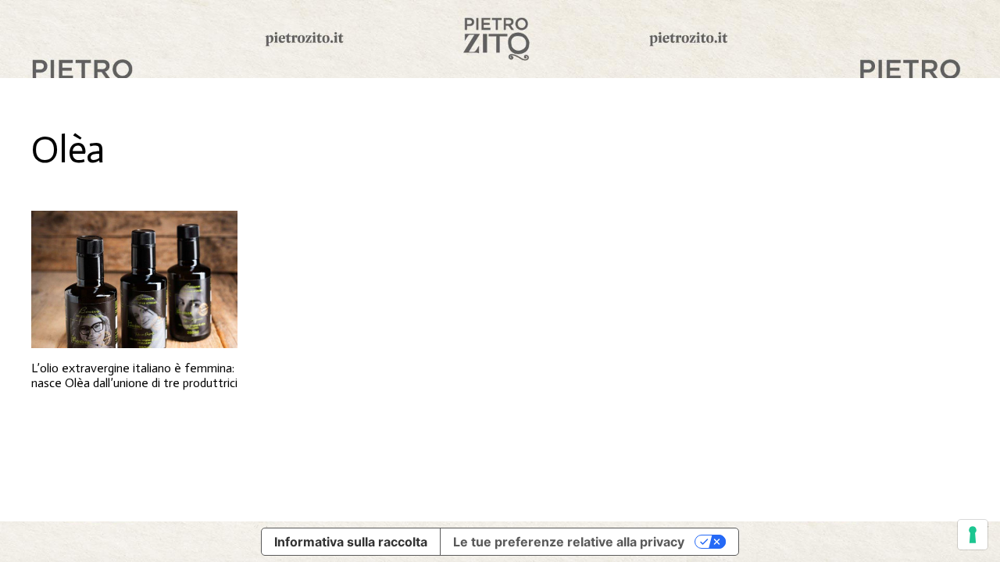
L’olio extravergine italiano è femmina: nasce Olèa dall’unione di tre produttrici (134, 375)
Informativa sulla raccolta (350, 542)
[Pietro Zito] (500, 39)
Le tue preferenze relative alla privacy (568, 542)
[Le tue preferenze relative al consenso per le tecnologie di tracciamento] (973, 535)
